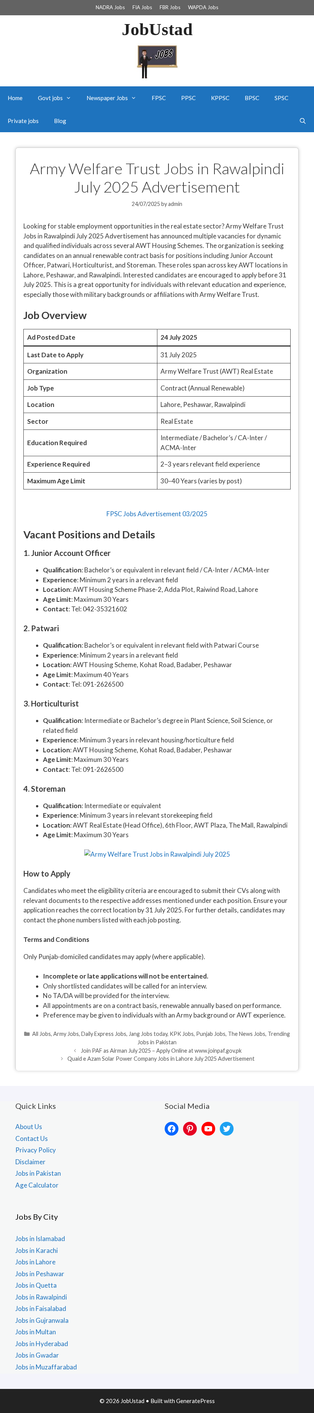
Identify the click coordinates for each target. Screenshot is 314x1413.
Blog (60, 120)
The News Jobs (246, 1034)
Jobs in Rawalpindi (41, 1297)
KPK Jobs (182, 1034)
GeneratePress (195, 1400)
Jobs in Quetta (36, 1285)
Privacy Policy (35, 1150)
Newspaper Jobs (107, 97)
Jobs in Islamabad (40, 1239)
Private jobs (23, 120)
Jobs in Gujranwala (42, 1320)
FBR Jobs (170, 7)
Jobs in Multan (35, 1332)
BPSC (252, 97)
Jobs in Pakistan (38, 1173)
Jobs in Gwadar (37, 1355)
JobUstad (157, 29)
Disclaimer (30, 1162)
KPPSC (220, 97)
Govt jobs (50, 97)
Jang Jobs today (148, 1034)
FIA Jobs (142, 7)
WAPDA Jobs (203, 7)
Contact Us (31, 1138)
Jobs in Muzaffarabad (46, 1367)
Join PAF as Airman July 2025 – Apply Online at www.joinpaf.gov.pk (161, 1050)
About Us (28, 1127)
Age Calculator (37, 1185)
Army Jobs (66, 1034)
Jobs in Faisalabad (40, 1308)
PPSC (188, 97)
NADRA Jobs (110, 7)
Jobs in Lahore (35, 1262)
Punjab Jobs (211, 1034)
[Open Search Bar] (302, 120)
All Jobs (41, 1034)
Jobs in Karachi (36, 1250)
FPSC (159, 97)
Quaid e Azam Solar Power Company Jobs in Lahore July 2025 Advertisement (161, 1058)
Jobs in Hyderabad (41, 1344)
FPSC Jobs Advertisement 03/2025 (157, 514)
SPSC (281, 97)
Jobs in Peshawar (39, 1274)
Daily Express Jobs (103, 1034)
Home (15, 97)
